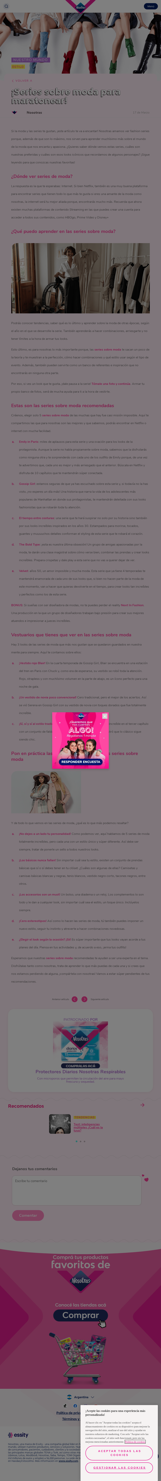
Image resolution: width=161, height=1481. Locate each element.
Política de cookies (135, 1441)
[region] (119, 1443)
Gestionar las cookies (119, 1467)
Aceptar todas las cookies (119, 1453)
